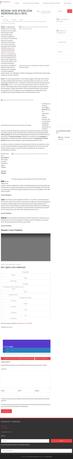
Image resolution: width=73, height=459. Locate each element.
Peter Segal (11, 23)
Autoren (60, 51)
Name (3, 391)
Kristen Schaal (4, 23)
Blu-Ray (18, 21)
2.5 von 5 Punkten (7, 21)
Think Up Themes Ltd (33, 456)
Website (37, 391)
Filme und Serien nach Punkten (31, 3)
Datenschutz (4, 428)
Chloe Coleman (24, 21)
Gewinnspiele (67, 3)
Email (20, 391)
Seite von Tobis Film (26, 323)
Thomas (6, 19)
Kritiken (17, 3)
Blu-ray (21, 19)
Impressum (4, 426)
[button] (8, 347)
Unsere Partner (62, 42)
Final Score (9, 29)
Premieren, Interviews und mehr (51, 3)
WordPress (49, 456)
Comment (3, 369)
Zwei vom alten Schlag (15, 84)
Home (38, 11)
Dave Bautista (32, 21)
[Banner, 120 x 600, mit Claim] (64, 139)
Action (13, 21)
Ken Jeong (38, 21)
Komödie (44, 21)
